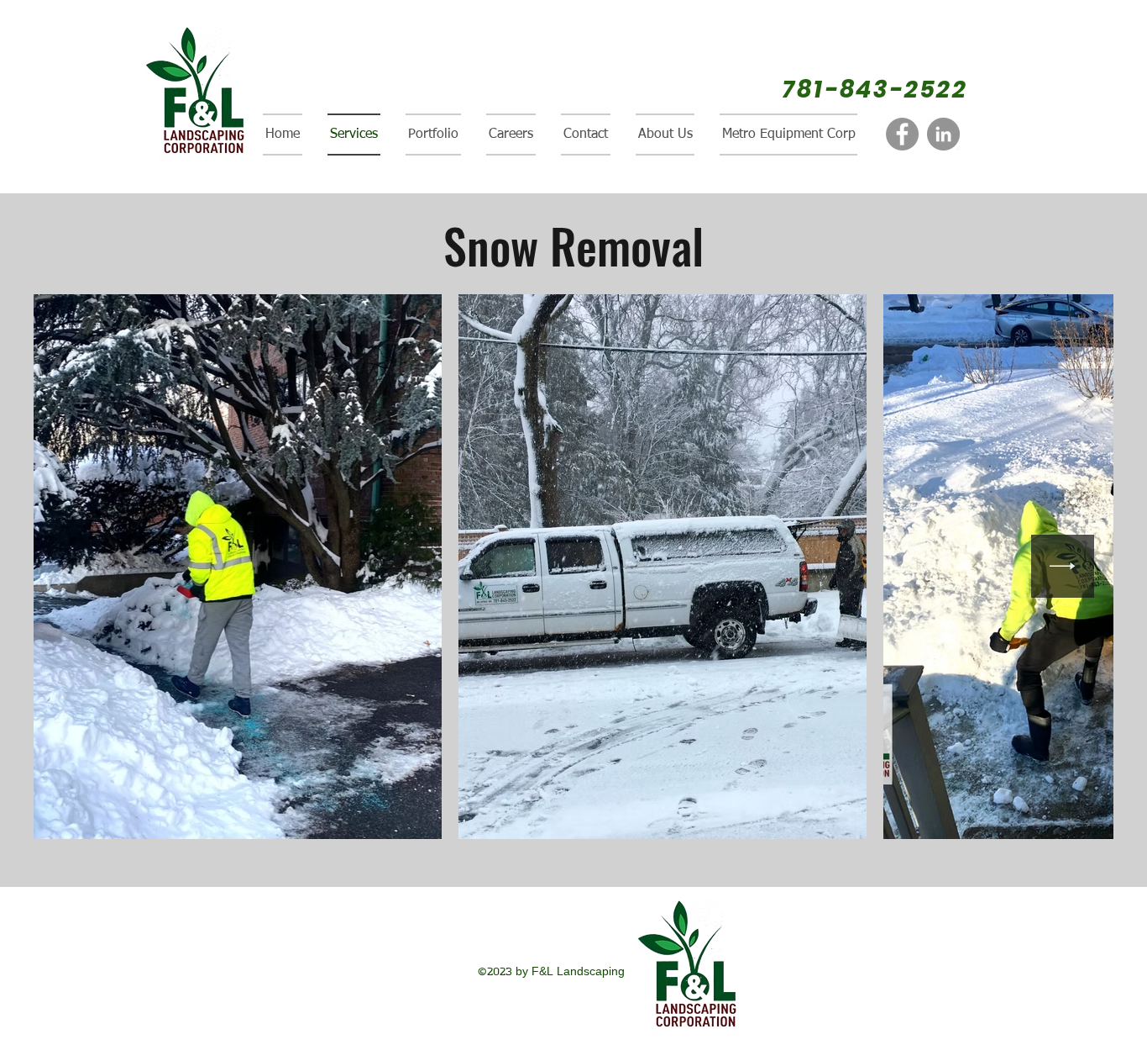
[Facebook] (902, 134)
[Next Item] (1062, 566)
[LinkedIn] (943, 134)
